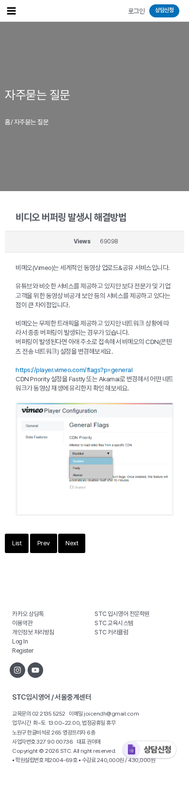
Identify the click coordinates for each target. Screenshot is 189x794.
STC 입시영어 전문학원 (122, 613)
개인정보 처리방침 (33, 632)
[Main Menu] (11, 10)
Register (22, 650)
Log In (20, 641)
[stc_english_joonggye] (17, 670)
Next (71, 543)
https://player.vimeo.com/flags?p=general (74, 370)
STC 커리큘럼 (111, 632)
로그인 (136, 11)
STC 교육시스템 (113, 623)
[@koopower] (35, 670)
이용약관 (22, 623)
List (16, 543)
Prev (43, 543)
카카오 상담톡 (28, 613)
